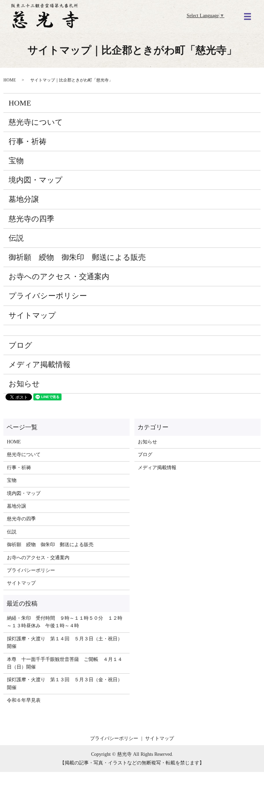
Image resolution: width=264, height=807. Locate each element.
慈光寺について (36, 122)
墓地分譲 (24, 199)
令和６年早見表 (24, 700)
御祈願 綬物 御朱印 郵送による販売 (77, 257)
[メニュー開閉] (247, 16)
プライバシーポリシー (48, 295)
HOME (9, 80)
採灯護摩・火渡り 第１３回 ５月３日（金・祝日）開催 (64, 683)
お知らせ (24, 383)
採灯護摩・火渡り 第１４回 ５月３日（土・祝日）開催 (64, 642)
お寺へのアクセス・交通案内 (59, 276)
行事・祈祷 (27, 141)
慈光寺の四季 (31, 218)
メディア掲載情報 (39, 364)
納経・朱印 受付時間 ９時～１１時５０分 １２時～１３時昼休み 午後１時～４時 (64, 622)
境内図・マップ (36, 180)
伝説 (16, 238)
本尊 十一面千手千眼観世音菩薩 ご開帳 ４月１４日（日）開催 (64, 663)
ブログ (20, 345)
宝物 (16, 160)
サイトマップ (32, 315)
